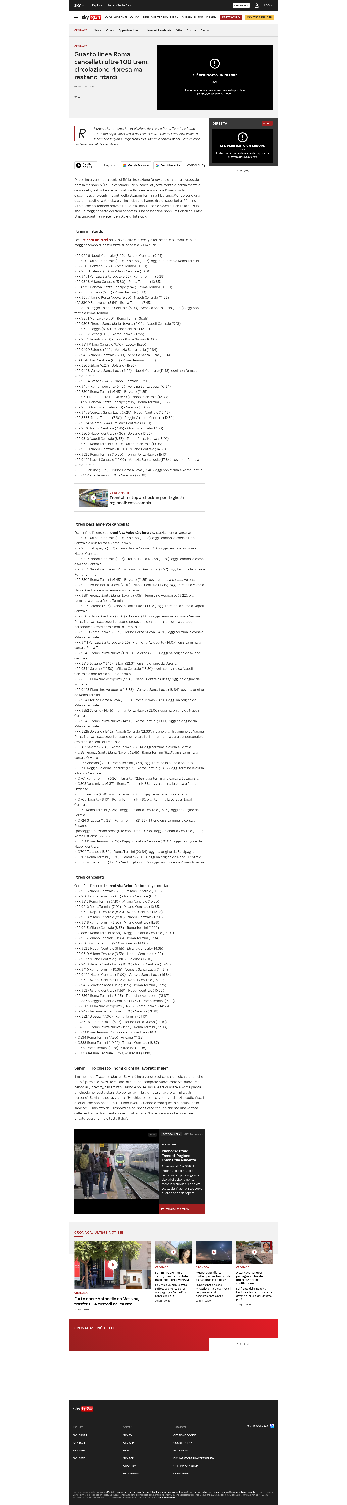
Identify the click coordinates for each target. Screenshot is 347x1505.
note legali (181, 1450)
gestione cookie (185, 1435)
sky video (79, 1450)
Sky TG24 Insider (259, 17)
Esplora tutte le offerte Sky (111, 5)
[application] (85, 165)
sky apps (129, 1442)
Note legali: (180, 1426)
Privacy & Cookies (151, 1492)
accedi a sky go (257, 1425)
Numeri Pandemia (159, 30)
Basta (205, 30)
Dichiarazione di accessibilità (194, 1458)
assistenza (241, 1492)
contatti (253, 1492)
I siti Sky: (78, 1426)
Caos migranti (116, 17)
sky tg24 (79, 1442)
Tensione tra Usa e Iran (161, 17)
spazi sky (129, 1465)
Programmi (131, 1473)
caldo (135, 17)
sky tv (127, 1435)
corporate (181, 1473)
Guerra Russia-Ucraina (199, 17)
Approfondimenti (131, 30)
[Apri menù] (76, 17)
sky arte (79, 1458)
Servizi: (127, 1426)
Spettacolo (231, 17)
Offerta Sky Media (186, 1465)
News (97, 30)
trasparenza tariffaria (223, 1492)
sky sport (80, 1435)
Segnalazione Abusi (167, 1497)
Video (110, 30)
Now (126, 1450)
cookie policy (183, 1442)
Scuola (191, 30)
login (268, 5)
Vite (179, 30)
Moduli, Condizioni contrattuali (124, 1492)
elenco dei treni (96, 240)
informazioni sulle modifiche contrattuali (184, 1492)
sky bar (128, 1458)
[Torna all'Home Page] (91, 17)
